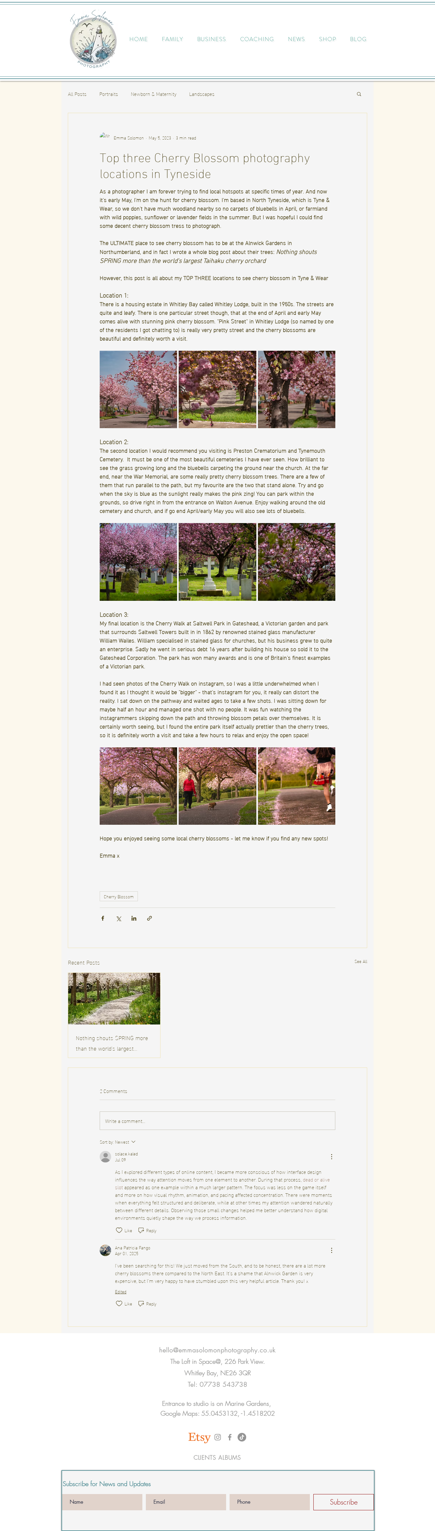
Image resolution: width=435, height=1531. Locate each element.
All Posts (77, 93)
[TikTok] (242, 1437)
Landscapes (202, 93)
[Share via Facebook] (103, 918)
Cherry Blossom (119, 896)
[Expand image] (138, 389)
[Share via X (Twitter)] (118, 918)
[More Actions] (331, 1157)
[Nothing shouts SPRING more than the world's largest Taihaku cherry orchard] (114, 998)
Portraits (108, 93)
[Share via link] (149, 918)
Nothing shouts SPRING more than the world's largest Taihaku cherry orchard (112, 1042)
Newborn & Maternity (153, 93)
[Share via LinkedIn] (134, 918)
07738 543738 (223, 1384)
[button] (359, 93)
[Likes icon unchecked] (119, 1230)
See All (360, 961)
